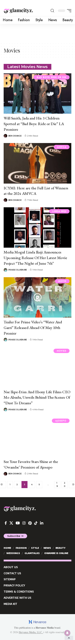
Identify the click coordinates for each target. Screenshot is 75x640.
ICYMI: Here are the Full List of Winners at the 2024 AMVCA (36, 190)
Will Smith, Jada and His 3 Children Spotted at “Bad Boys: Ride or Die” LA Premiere (34, 124)
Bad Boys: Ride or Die (51, 77)
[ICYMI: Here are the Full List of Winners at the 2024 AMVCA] (37, 163)
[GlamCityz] (18, 10)
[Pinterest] (30, 523)
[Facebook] (6, 523)
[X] (11, 523)
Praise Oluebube (17, 269)
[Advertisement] (37, 33)
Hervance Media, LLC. (31, 632)
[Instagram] (24, 523)
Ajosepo (60, 420)
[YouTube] (18, 523)
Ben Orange (15, 136)
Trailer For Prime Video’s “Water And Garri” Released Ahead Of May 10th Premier (33, 327)
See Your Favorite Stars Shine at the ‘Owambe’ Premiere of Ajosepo (31, 464)
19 (57, 485)
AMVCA (61, 147)
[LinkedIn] (41, 523)
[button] (52, 11)
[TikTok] (35, 523)
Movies (61, 350)
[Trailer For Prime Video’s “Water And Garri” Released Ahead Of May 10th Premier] (37, 297)
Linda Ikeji (59, 211)
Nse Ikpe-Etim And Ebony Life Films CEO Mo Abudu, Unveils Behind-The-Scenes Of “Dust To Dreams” (37, 397)
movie (62, 281)
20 (64, 485)
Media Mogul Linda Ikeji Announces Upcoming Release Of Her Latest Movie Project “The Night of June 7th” (35, 257)
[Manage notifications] (67, 633)
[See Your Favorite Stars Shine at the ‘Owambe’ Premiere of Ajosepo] (37, 437)
